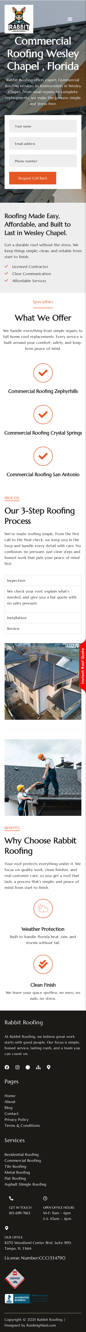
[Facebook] (7, 1067)
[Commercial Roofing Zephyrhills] (43, 373)
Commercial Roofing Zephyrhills (43, 391)
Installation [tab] (16, 617)
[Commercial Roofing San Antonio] (43, 456)
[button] (70, 19)
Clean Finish (43, 985)
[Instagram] (17, 1067)
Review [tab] (13, 628)
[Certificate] (27, 1067)
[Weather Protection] (43, 908)
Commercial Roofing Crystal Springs (43, 433)
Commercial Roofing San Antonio (43, 474)
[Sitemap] (38, 1067)
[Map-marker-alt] (48, 1067)
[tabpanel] (43, 599)
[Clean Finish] (43, 964)
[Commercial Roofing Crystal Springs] (43, 414)
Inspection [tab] (16, 580)
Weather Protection (43, 929)
